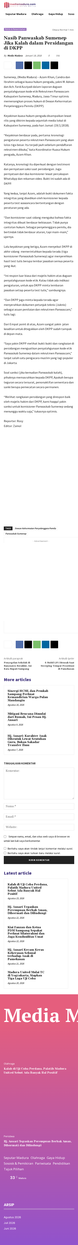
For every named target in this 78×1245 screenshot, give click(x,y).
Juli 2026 (9, 1222)
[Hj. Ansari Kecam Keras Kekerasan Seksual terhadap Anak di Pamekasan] (57, 955)
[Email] (54, 65)
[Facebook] (19, 65)
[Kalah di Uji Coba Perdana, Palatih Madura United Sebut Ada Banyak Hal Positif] (57, 889)
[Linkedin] (45, 65)
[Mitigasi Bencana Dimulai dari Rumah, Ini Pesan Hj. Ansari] (62, 720)
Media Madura (15, 55)
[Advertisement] (39, 475)
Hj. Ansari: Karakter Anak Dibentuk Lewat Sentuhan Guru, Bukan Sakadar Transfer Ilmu (27, 740)
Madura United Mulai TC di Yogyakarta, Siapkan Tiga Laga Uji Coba (26, 975)
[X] (28, 65)
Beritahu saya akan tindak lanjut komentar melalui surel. (40, 848)
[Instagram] (13, 1195)
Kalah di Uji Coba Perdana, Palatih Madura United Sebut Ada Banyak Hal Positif (28, 889)
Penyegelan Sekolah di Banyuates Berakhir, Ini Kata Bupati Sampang (18, 665)
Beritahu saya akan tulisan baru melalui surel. (34, 853)
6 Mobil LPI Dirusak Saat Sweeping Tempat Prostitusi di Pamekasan (57, 665)
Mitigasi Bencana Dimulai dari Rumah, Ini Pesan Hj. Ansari (27, 717)
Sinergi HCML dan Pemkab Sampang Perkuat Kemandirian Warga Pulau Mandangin (28, 695)
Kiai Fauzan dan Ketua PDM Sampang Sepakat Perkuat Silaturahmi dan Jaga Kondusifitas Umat (26, 932)
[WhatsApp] (37, 65)
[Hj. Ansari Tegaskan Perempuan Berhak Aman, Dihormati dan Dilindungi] (57, 912)
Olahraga (9, 1063)
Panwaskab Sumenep (15, 533)
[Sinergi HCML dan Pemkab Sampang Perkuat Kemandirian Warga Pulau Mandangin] (62, 697)
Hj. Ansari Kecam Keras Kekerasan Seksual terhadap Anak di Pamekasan (26, 954)
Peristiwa (9, 1136)
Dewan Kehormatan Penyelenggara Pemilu (35, 528)
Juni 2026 (10, 1228)
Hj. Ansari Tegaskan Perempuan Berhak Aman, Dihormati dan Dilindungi (28, 910)
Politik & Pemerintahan (15, 29)
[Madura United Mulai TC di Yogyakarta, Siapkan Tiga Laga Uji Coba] (57, 977)
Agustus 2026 (12, 1217)
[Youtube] (31, 1195)
